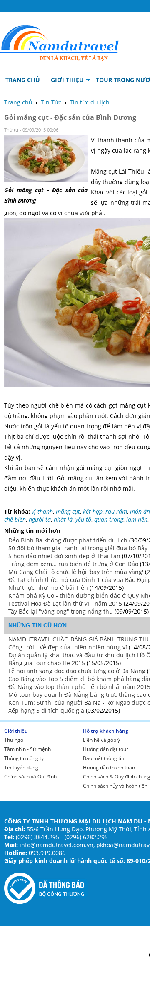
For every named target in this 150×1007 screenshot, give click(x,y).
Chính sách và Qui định (30, 776)
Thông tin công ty (24, 758)
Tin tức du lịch (90, 102)
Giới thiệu (16, 730)
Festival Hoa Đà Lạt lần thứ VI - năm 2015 (65, 603)
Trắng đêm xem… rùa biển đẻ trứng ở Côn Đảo (73, 564)
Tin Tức (51, 102)
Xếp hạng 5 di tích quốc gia (46, 710)
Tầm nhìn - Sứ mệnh (27, 749)
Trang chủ (18, 102)
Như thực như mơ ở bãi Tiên (48, 588)
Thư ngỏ (13, 739)
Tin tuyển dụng (21, 767)
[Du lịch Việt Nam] (59, 41)
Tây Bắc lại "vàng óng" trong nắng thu (60, 611)
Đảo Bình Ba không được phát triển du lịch (68, 540)
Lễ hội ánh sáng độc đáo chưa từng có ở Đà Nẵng (76, 671)
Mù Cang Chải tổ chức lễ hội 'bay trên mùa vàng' (75, 572)
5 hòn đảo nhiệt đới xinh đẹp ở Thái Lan (64, 556)
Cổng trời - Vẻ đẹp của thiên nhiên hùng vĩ (67, 647)
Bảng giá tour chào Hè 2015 (46, 663)
